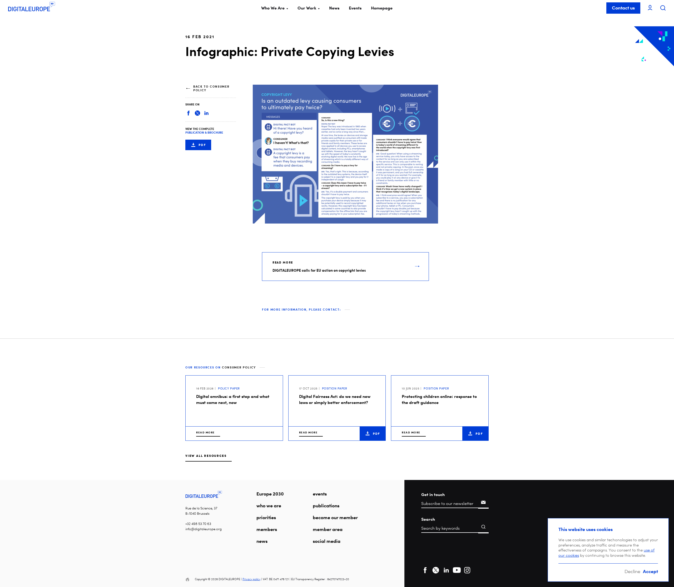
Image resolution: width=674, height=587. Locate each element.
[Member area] (650, 8)
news (261, 541)
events (320, 494)
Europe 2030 (270, 494)
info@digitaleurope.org (203, 529)
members (266, 529)
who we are (268, 505)
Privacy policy (251, 579)
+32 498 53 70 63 (198, 524)
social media (326, 541)
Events (355, 8)
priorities (266, 517)
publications (326, 505)
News (334, 8)
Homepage (382, 8)
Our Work (307, 8)
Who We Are (273, 8)
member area (328, 529)
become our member (335, 517)
